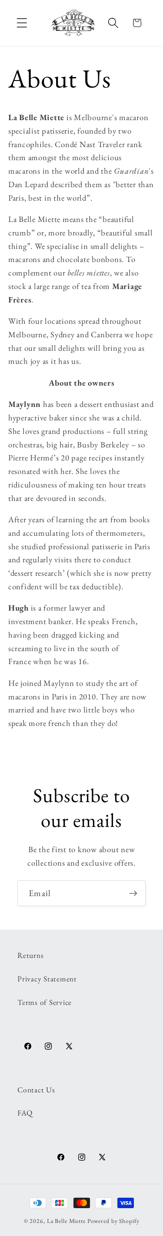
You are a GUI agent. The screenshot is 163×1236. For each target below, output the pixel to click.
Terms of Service (44, 1002)
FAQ (24, 1113)
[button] (22, 23)
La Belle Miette (66, 1221)
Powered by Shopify (113, 1221)
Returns (30, 955)
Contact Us (36, 1090)
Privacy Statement (47, 979)
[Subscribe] (133, 893)
